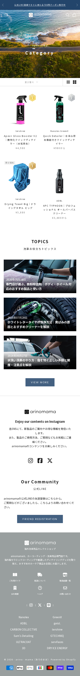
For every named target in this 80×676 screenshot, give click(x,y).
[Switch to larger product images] (68, 82)
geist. (57, 623)
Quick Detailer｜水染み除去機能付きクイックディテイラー (59, 139)
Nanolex (24, 617)
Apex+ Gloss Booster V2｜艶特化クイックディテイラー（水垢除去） (20, 139)
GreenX (57, 617)
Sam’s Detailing (23, 636)
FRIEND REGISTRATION (40, 518)
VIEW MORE (40, 382)
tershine (20, 131)
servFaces (57, 642)
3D (23, 648)
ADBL (59, 200)
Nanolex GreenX (59, 131)
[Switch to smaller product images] (74, 82)
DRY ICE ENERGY (57, 648)
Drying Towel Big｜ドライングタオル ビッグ (20, 205)
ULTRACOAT (23, 642)
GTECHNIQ (57, 636)
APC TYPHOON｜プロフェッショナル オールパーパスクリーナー (59, 209)
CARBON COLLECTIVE (23, 629)
